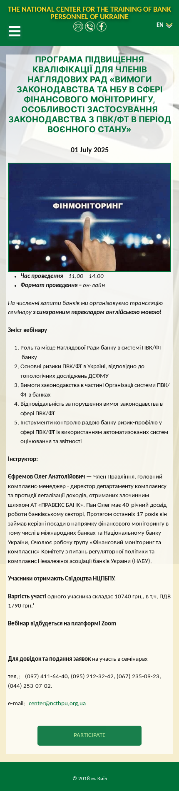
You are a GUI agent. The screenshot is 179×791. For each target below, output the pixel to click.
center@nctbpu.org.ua (57, 704)
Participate (89, 735)
